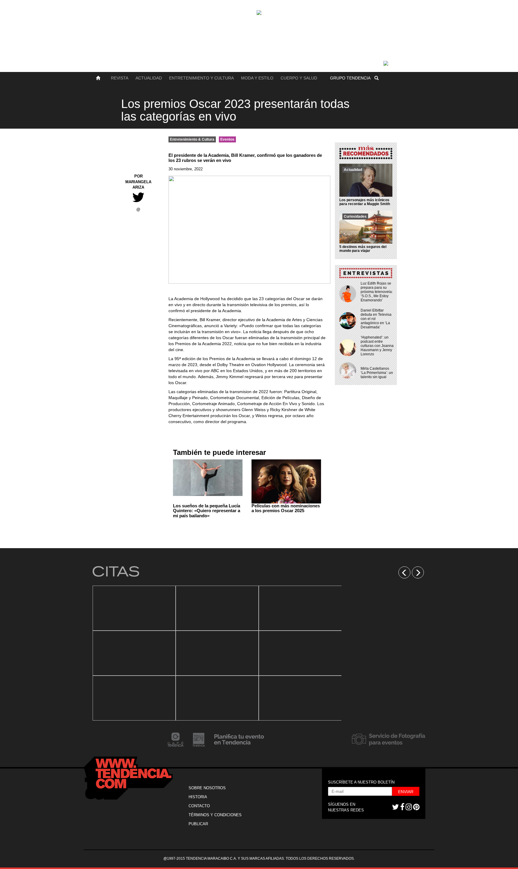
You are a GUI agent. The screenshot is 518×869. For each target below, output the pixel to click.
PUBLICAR (198, 824)
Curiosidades (355, 216)
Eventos (227, 139)
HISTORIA (198, 797)
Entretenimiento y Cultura (201, 78)
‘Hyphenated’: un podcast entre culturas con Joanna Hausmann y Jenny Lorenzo (377, 345)
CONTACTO (199, 806)
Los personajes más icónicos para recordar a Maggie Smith (364, 202)
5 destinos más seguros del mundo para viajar (362, 249)
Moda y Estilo (257, 78)
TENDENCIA (350, 78)
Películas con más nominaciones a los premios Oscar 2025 (286, 508)
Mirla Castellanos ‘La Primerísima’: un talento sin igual (377, 372)
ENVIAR (405, 791)
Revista (119, 78)
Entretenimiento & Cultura (192, 139)
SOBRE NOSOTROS (207, 788)
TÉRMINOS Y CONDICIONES (215, 815)
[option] (134, 653)
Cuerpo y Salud (299, 78)
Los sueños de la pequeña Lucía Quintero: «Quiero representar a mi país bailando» (206, 510)
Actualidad (148, 78)
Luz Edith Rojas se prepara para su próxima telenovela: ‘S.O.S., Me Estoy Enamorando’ (377, 291)
